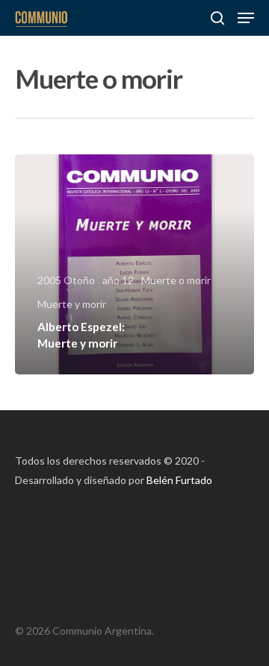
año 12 (118, 280)
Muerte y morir (71, 304)
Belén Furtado (179, 480)
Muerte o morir (176, 280)
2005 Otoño (66, 280)
